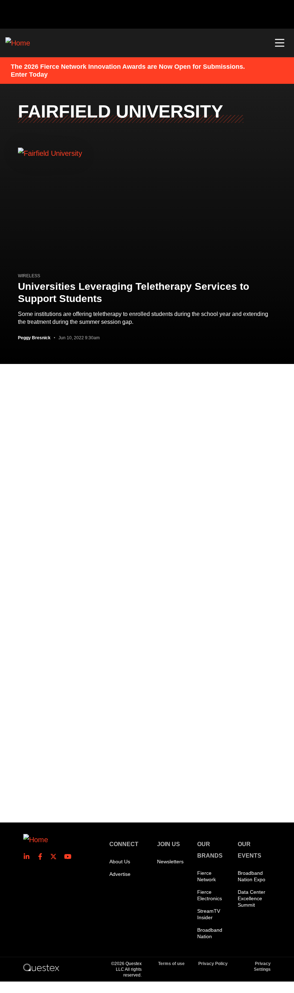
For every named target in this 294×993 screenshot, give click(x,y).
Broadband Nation (209, 933)
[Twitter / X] (55, 856)
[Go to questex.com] (41, 967)
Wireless (29, 275)
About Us (119, 861)
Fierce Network (206, 876)
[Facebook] (42, 856)
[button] (280, 43)
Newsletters (170, 861)
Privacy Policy (213, 963)
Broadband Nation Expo (251, 876)
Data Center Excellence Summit (251, 898)
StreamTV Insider (208, 914)
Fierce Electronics (209, 895)
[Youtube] (69, 856)
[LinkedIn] (28, 856)
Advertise (120, 874)
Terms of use (171, 963)
